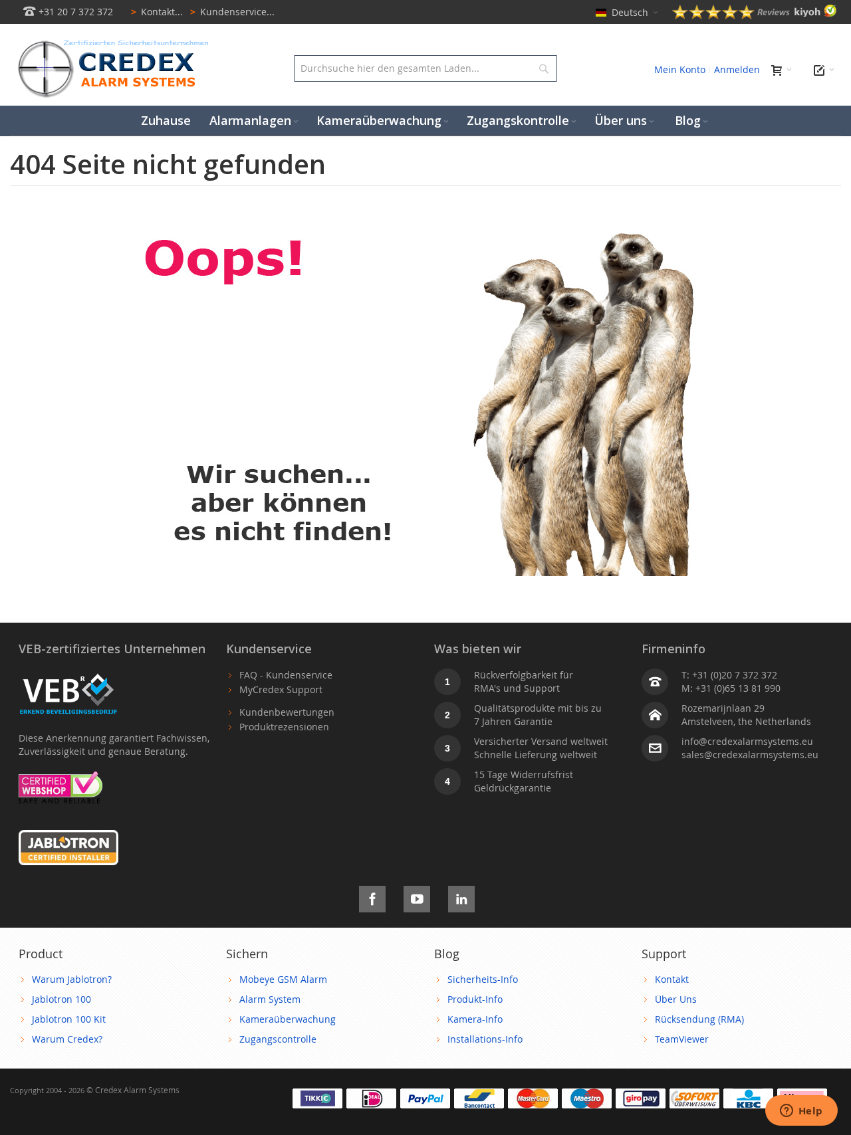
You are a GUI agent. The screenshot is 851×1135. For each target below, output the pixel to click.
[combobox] (426, 68)
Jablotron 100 (61, 999)
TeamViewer (682, 1039)
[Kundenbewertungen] (754, 15)
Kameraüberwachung (287, 1019)
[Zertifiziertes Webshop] (60, 778)
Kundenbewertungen (286, 712)
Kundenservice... (232, 11)
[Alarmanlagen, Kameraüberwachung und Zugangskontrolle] (109, 43)
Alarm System (270, 999)
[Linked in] (461, 896)
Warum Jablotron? (72, 979)
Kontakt (672, 979)
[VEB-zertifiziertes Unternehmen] (68, 675)
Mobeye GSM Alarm (283, 979)
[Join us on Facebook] (372, 896)
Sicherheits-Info (482, 979)
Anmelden (737, 69)
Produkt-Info (475, 999)
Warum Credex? (67, 1039)
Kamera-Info (475, 1019)
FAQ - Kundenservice (285, 675)
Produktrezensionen (284, 726)
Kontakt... (157, 11)
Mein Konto (679, 69)
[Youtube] (417, 896)
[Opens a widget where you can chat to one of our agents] (801, 1111)
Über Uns (676, 999)
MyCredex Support (280, 689)
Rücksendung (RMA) (699, 1019)
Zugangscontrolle (277, 1039)
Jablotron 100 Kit (69, 1019)
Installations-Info (485, 1039)
